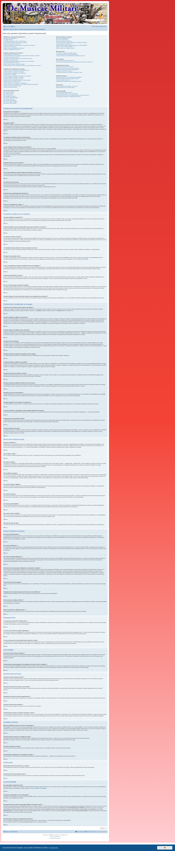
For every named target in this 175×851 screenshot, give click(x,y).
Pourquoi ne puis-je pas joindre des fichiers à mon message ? (17, 80)
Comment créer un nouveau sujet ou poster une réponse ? (16, 70)
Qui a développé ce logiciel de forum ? (64, 92)
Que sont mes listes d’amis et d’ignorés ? (65, 60)
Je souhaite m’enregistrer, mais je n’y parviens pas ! (14, 41)
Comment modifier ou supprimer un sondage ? (13, 77)
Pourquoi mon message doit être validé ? (12, 85)
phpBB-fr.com (57, 836)
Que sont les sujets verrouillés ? (10, 101)
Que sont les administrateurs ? (63, 38)
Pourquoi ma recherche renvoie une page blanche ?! (67, 69)
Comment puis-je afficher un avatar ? (11, 62)
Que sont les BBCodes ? (8, 92)
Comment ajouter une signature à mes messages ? (14, 73)
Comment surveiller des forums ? (63, 80)
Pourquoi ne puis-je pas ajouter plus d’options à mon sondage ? (17, 76)
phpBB (85, 259)
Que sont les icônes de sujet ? (10, 103)
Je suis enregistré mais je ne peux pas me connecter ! (15, 42)
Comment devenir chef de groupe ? (64, 43)
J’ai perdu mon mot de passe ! (10, 46)
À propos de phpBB (34, 788)
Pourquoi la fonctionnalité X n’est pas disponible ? (67, 93)
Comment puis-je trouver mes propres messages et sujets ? (69, 72)
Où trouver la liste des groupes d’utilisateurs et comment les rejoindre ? (71, 42)
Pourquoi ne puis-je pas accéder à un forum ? (13, 78)
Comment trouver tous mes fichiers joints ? (65, 87)
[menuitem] (13, 26)
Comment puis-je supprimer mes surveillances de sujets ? (69, 81)
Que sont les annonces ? (9, 99)
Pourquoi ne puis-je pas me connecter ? (12, 43)
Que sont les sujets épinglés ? (10, 100)
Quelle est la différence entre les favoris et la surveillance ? (69, 77)
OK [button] (165, 847)
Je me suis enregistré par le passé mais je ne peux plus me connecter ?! (19, 45)
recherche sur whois (97, 806)
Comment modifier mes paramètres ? (11, 54)
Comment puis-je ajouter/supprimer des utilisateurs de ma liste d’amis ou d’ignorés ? (74, 62)
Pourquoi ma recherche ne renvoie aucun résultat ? (67, 68)
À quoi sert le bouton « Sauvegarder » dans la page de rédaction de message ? (20, 84)
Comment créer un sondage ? (10, 74)
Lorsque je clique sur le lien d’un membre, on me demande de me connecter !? (22, 65)
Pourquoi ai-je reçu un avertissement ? (12, 81)
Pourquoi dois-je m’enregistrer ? (10, 38)
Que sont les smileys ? (8, 94)
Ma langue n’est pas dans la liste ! (10, 60)
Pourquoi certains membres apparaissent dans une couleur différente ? (71, 45)
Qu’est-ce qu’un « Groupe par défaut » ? (65, 46)
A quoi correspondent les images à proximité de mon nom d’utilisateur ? (19, 61)
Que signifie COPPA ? (8, 39)
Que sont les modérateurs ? (62, 39)
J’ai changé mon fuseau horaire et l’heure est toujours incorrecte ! (17, 58)
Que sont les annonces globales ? (11, 97)
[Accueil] (55, 13)
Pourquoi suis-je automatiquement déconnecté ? (14, 48)
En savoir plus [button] (53, 847)
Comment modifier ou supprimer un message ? (13, 71)
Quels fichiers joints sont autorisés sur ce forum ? (67, 86)
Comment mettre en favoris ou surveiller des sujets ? (67, 78)
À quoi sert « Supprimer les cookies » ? (12, 49)
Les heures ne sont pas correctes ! (11, 57)
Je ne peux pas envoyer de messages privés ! (66, 53)
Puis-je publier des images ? (9, 96)
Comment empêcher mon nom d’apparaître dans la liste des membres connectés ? (21, 55)
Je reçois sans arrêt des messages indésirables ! (67, 54)
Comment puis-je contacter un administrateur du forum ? (68, 96)
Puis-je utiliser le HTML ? (8, 93)
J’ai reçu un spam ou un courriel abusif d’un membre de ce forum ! (70, 55)
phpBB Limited (43, 786)
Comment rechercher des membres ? (64, 71)
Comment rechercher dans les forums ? (65, 66)
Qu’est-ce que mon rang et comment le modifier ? (14, 64)
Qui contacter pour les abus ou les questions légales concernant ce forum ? (73, 95)
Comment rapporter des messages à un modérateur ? (15, 83)
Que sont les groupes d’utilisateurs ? (64, 41)
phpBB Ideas (78, 796)
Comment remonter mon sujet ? (10, 87)
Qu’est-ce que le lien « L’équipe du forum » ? (66, 48)
